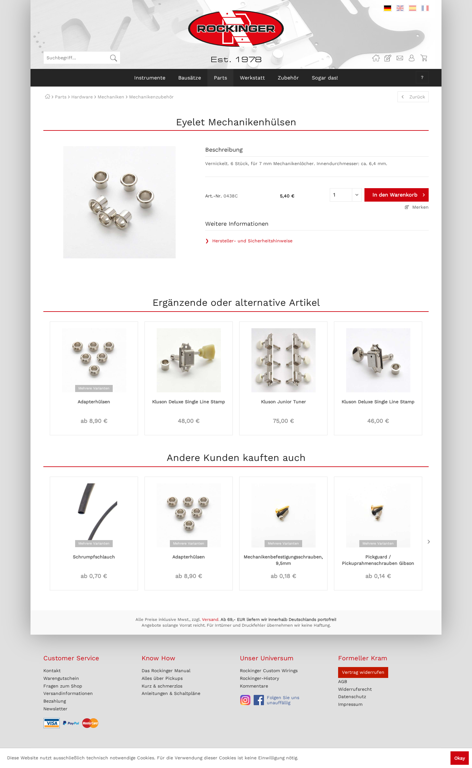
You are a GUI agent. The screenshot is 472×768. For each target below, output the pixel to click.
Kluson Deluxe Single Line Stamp (188, 401)
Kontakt (52, 670)
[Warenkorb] (423, 58)
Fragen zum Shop (62, 686)
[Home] (47, 96)
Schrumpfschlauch (94, 556)
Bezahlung (54, 701)
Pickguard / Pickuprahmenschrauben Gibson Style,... (378, 560)
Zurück (417, 96)
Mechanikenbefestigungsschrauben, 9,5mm (283, 560)
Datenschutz (352, 696)
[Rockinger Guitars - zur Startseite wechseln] (236, 28)
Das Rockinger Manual (166, 670)
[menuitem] (81, 57)
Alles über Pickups (162, 678)
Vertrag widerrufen (363, 672)
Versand (210, 619)
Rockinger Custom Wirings (269, 670)
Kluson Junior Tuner (283, 401)
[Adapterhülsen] (94, 359)
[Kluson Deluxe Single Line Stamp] (188, 359)
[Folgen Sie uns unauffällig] (245, 700)
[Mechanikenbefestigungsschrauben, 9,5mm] (283, 514)
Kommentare (254, 686)
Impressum (350, 704)
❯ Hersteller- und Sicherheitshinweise (249, 240)
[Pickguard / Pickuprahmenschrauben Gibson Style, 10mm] (378, 514)
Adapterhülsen (94, 401)
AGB (342, 681)
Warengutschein (61, 678)
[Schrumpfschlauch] (94, 514)
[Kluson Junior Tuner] (283, 359)
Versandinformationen (68, 693)
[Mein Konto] (411, 58)
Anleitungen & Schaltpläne (171, 693)
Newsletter (55, 708)
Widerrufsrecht (355, 689)
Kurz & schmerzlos (162, 686)
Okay (459, 758)
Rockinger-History (259, 678)
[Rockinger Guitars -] (376, 58)
